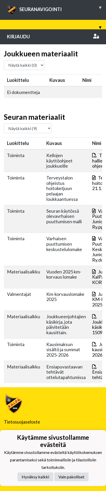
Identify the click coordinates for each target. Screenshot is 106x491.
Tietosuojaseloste (22, 422)
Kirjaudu (18, 36)
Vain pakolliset (71, 476)
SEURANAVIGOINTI (60, 8)
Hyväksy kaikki (35, 476)
